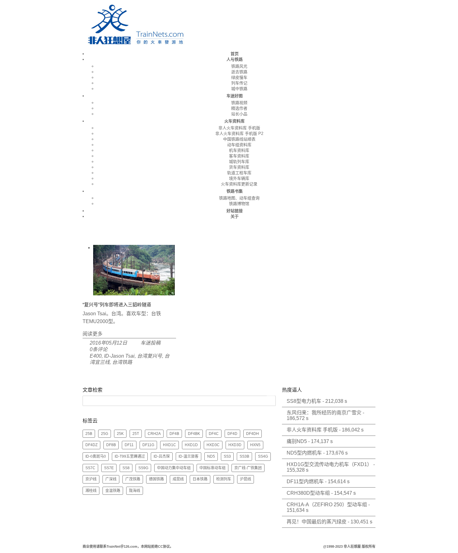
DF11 (129, 445)
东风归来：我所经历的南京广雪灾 (324, 412)
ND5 (211, 456)
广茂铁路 (132, 479)
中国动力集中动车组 (174, 468)
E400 (96, 356)
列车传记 (239, 83)
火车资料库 (234, 121)
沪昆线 (245, 479)
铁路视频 (239, 102)
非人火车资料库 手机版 (239, 128)
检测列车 (223, 479)
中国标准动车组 (212, 468)
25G (104, 433)
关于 (235, 216)
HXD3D (234, 445)
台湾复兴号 (149, 356)
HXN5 (255, 445)
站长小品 (239, 114)
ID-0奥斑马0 (95, 456)
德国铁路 (156, 479)
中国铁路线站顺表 (239, 139)
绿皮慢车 (239, 77)
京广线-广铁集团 (248, 468)
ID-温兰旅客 (188, 456)
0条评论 (98, 349)
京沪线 (91, 479)
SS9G (143, 468)
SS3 (227, 456)
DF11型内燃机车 (305, 481)
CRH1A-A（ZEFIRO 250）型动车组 (327, 504)
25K (120, 433)
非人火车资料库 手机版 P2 (239, 133)
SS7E (109, 468)
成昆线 (178, 479)
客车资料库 (239, 156)
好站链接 (235, 210)
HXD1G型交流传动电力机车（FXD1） (329, 464)
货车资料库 (239, 167)
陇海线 (134, 491)
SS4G (263, 456)
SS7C (90, 468)
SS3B (244, 456)
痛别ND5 (297, 441)
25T (135, 433)
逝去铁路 (239, 71)
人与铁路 (235, 59)
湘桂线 (91, 491)
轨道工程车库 (239, 172)
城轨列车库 (239, 161)
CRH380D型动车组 (308, 493)
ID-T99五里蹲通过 (130, 456)
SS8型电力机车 (304, 401)
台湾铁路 (122, 362)
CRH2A (154, 433)
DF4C (214, 433)
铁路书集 (235, 191)
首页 (235, 53)
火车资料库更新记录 (239, 184)
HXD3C (213, 445)
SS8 (126, 468)
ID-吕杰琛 (162, 456)
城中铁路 (239, 88)
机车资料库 (239, 150)
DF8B (111, 445)
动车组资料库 (239, 144)
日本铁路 (200, 479)
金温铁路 (112, 491)
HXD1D (191, 445)
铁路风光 (239, 66)
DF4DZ (91, 445)
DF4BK (194, 433)
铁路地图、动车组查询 (239, 198)
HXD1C (169, 445)
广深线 (111, 479)
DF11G (148, 445)
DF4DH (252, 433)
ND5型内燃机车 (304, 452)
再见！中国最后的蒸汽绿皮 (316, 521)
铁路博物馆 (239, 203)
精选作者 (239, 108)
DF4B (174, 433)
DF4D (232, 433)
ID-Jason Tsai (119, 356)
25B (88, 433)
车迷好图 (235, 95)
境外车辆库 (239, 178)
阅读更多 (93, 333)
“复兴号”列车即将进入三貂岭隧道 (117, 304)
